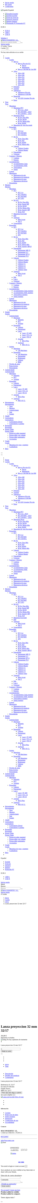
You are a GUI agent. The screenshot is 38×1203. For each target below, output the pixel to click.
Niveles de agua (14, 364)
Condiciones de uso (11, 1120)
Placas (24, 65)
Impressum (8, 1118)
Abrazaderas (18, 167)
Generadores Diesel (15, 422)
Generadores (18, 223)
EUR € (7, 31)
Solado (7, 314)
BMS (19, 362)
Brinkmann (21, 358)
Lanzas (11, 171)
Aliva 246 (21, 75)
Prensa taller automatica (17, 437)
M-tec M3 (21, 141)
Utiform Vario (22, 270)
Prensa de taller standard (17, 433)
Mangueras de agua (20, 179)
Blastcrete (17, 96)
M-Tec (16, 137)
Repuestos (12, 127)
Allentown (17, 90)
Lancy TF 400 (27, 333)
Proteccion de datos (11, 1115)
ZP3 (19, 235)
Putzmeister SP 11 (24, 254)
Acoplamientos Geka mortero (23, 291)
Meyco (16, 62)
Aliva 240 (21, 73)
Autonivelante (14, 316)
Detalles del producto (12, 1075)
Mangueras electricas (20, 181)
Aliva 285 (21, 85)
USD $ (7, 34)
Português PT (20, 23)
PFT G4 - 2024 (23, 110)
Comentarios (9, 1077)
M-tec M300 (22, 142)
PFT (15, 129)
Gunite (11, 60)
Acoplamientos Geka (21, 164)
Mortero (7, 187)
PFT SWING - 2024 (24, 114)
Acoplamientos (14, 162)
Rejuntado (8, 427)
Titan (6, 1066)
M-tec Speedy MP (24, 210)
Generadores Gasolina (16, 424)
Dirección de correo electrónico (11, 1175)
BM (15, 216)
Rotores (16, 160)
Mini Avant (21, 219)
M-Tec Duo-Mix (23, 117)
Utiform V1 (22, 264)
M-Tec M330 (22, 119)
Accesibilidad (9, 1122)
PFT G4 (20, 131)
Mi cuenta (8, 4)
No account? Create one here (10, 1190)
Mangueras (25, 67)
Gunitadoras (13, 447)
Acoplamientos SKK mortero (23, 293)
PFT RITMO (22, 133)
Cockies (7, 1113)
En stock (4, 1087)
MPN (3, 1090)
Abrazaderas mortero (20, 295)
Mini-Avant (21, 273)
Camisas (16, 158)
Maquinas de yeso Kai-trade (23, 125)
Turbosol (16, 218)
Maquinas (12, 106)
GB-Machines (22, 350)
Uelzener (17, 154)
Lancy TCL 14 (27, 335)
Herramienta (13, 310)
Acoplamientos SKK (20, 166)
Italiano (14, 21)
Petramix (16, 87)
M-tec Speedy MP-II (24, 246)
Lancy (16, 279)
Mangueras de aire (20, 175)
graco (7, 1064)
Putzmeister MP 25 (24, 250)
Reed (15, 100)
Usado (7, 443)
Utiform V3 (22, 268)
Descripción (9, 1074)
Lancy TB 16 (26, 337)
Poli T (20, 221)
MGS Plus (25, 341)
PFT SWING (22, 135)
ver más (21, 1162)
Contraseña (4, 1180)
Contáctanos (9, 6)
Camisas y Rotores (15, 156)
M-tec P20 (21, 212)
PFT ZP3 (21, 198)
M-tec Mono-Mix (23, 144)
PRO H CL (26, 345)
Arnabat (16, 89)
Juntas (16, 169)
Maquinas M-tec (19, 115)
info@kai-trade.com (7, 1140)
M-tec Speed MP (23, 204)
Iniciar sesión (9, 3)
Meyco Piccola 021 (24, 64)
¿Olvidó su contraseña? (8, 1184)
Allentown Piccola (24, 92)
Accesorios (13, 439)
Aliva (15, 71)
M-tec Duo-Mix (23, 139)
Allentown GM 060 (24, 94)
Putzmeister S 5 (23, 252)
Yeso (6, 104)
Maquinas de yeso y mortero (18, 445)
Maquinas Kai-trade (20, 214)
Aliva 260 (21, 79)
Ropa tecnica (13, 366)
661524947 (4, 1137)
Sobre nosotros (10, 1117)
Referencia (4, 1085)
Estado (3, 1089)
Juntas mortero (18, 296)
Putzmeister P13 (23, 256)
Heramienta (13, 183)
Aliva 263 (21, 83)
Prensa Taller (9, 431)
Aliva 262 (21, 81)
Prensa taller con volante (17, 435)
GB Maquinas (22, 354)
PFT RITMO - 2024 (24, 112)
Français (15, 18)
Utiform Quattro (23, 148)
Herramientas (9, 404)
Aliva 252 (21, 77)
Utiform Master (23, 150)
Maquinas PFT (18, 108)
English (14, 16)
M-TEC (16, 200)
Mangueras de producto (21, 177)
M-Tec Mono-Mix (24, 121)
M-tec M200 (22, 123)
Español (15, 14)
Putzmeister (17, 152)
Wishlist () (4, 38)
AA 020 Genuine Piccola (26, 98)
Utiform (16, 146)
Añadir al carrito (6, 1051)
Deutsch (15, 19)
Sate (10, 412)
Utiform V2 (22, 266)
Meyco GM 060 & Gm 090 (27, 69)
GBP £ (7, 32)
